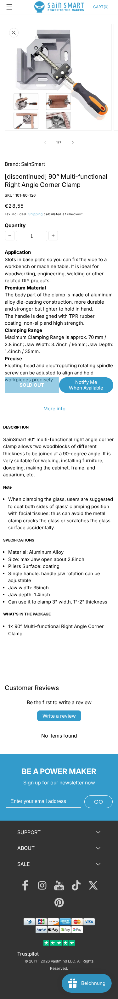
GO (98, 802)
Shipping (35, 214)
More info (54, 409)
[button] (9, 7)
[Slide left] (45, 142)
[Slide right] (73, 142)
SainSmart (33, 164)
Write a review (59, 716)
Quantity (15, 225)
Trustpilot (28, 954)
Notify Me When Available (86, 385)
